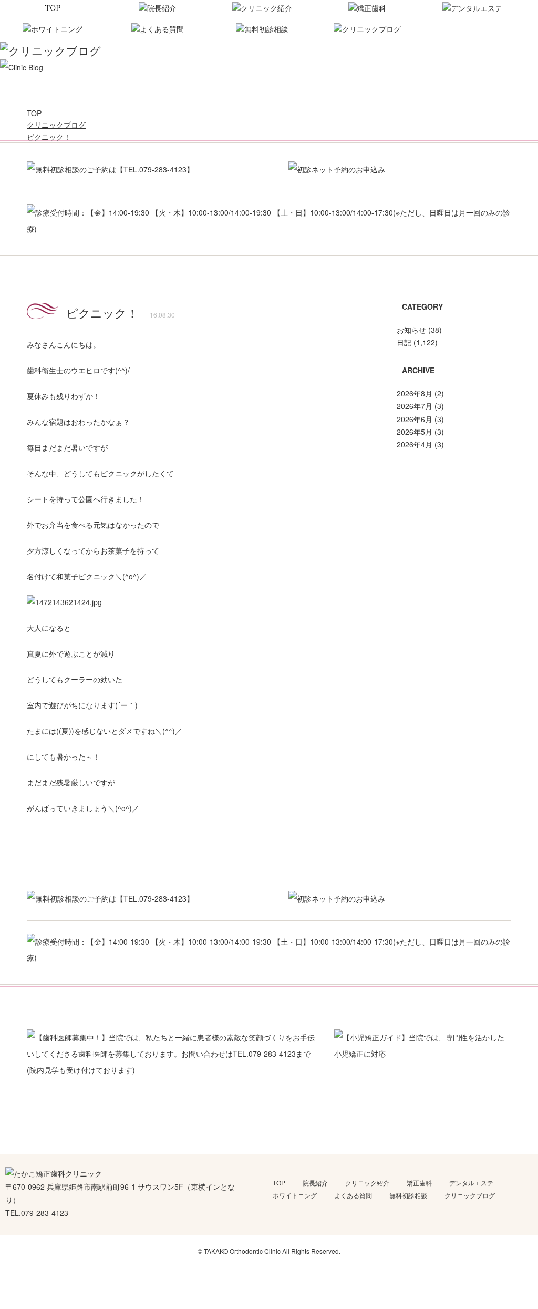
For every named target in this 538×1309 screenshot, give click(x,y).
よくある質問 (353, 1195)
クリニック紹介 (367, 1182)
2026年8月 (414, 393)
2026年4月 (414, 444)
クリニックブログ (469, 1195)
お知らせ (411, 329)
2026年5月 (414, 431)
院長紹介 (315, 1182)
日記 (404, 342)
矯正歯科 (419, 1182)
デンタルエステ (471, 1182)
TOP (279, 1182)
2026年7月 (414, 406)
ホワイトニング (295, 1195)
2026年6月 (414, 419)
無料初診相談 (408, 1195)
